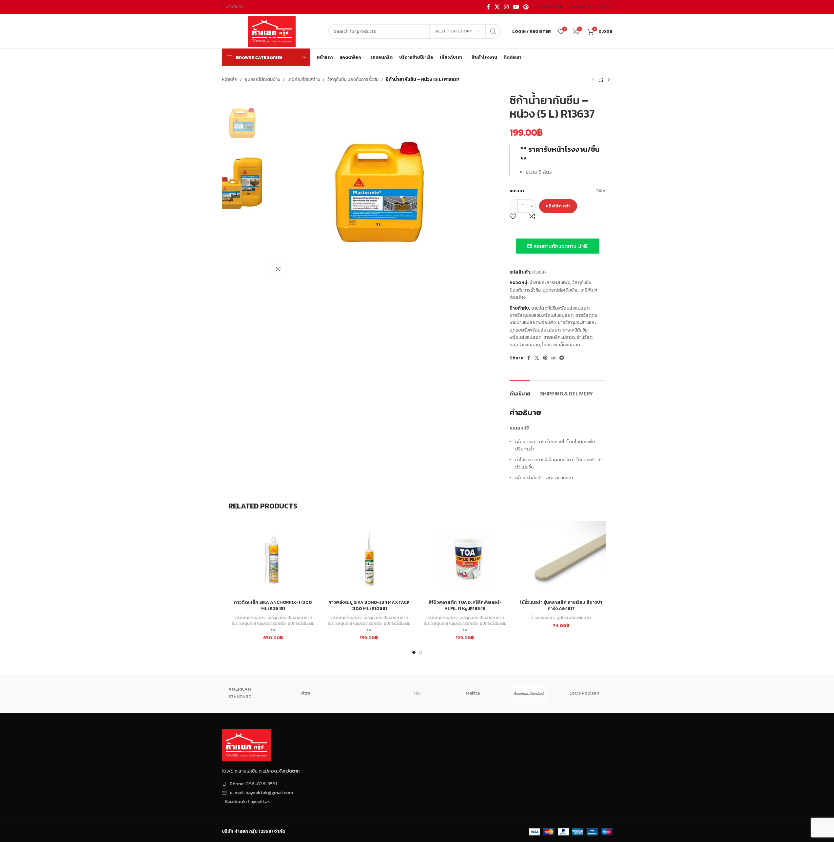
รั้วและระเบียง (543, 617)
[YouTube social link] (516, 7)
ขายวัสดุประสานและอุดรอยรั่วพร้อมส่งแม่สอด (553, 326)
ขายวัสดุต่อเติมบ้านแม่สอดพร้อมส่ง (553, 319)
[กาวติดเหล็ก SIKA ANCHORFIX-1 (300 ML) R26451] (273, 558)
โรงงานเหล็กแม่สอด (561, 344)
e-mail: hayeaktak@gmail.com (261, 792)
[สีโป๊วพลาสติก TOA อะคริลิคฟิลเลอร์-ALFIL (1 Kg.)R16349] (465, 558)
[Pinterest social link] (526, 7)
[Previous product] (593, 80)
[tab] (520, 390)
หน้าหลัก (229, 79)
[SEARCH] (493, 31)
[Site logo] (272, 31)
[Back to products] (601, 80)
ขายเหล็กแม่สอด (559, 337)
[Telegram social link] (561, 358)
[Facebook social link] (488, 7)
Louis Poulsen (584, 693)
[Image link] (246, 744)
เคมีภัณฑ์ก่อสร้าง (303, 79)
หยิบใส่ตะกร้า (558, 206)
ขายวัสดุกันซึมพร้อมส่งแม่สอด (560, 308)
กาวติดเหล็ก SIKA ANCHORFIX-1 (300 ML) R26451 (273, 605)
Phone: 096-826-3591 (253, 783)
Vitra (305, 693)
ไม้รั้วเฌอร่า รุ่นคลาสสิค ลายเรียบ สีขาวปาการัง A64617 (561, 605)
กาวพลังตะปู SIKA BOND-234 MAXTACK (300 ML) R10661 (369, 605)
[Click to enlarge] (278, 269)
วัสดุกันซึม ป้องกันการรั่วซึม (352, 79)
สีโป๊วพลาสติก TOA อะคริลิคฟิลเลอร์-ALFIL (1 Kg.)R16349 (465, 605)
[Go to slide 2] (420, 652)
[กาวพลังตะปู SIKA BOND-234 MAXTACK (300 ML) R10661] (369, 558)
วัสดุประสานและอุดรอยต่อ (262, 623)
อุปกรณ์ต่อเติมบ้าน (262, 79)
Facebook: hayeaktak (247, 801)
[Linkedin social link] (553, 358)
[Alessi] (361, 693)
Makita (473, 693)
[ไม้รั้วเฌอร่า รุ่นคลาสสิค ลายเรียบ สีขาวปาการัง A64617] (561, 558)
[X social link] (497, 7)
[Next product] (608, 80)
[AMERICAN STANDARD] (528, 693)
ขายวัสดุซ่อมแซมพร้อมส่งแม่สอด (541, 315)
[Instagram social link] (506, 7)
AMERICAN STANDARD (239, 693)
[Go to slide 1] (414, 652)
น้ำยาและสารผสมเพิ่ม (550, 282)
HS (417, 693)
